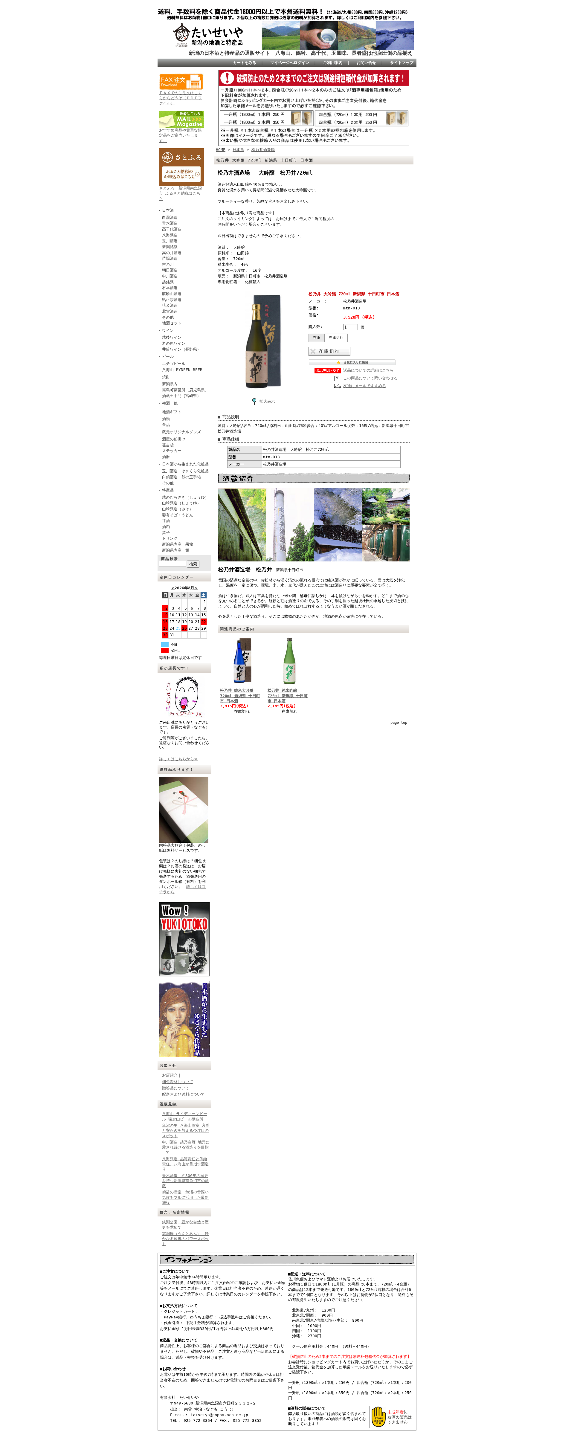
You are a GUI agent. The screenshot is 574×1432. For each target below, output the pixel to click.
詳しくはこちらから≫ (178, 759)
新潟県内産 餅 (175, 550)
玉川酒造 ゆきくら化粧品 (185, 471)
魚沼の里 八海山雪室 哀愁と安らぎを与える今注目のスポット (186, 1130)
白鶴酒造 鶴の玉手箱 (181, 477)
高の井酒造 (171, 253)
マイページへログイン (289, 62)
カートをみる (244, 62)
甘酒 (166, 520)
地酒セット (171, 323)
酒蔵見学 (168, 1104)
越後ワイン (171, 337)
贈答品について (175, 1088)
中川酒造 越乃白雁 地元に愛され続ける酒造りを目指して (186, 1147)
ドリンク (170, 538)
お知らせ (168, 1065)
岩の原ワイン (173, 343)
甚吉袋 (168, 445)
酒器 (166, 456)
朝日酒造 (170, 270)
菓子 (166, 532)
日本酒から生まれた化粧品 (185, 464)
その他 (168, 317)
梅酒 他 (170, 403)
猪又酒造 (170, 305)
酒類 (166, 418)
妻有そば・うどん (177, 515)
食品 (166, 424)
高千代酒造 (171, 229)
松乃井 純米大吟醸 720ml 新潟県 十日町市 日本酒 (240, 695)
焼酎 (166, 377)
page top (398, 722)
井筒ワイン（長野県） (181, 349)
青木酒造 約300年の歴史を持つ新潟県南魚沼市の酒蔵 (185, 1180)
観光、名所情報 (175, 1212)
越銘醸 (168, 282)
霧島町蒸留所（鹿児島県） (185, 390)
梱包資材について (177, 1082)
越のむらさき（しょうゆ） (185, 497)
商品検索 (169, 559)
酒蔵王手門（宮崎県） (181, 395)
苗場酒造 (170, 258)
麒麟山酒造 (171, 293)
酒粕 (166, 526)
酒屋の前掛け (173, 439)
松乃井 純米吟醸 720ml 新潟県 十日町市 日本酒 (288, 695)
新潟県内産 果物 (177, 544)
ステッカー (171, 450)
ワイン (168, 330)
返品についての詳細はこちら (368, 370)
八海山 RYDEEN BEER (182, 369)
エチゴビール (173, 363)
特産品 (168, 490)
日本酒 (168, 210)
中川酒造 (170, 276)
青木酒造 (170, 223)
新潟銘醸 (170, 247)
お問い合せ (366, 62)
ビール (168, 356)
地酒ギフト (171, 412)
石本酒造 (170, 288)
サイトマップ (401, 62)
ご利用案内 (333, 62)
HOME (220, 149)
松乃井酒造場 (263, 149)
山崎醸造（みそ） (177, 509)
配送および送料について (183, 1094)
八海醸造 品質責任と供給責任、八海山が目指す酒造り (185, 1164)
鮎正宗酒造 (171, 299)
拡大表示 (267, 401)
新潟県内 (170, 384)
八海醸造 (170, 235)
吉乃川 (168, 264)
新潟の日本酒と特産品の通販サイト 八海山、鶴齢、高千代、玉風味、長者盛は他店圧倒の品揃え (301, 53)
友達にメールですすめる (364, 386)
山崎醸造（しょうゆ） (181, 503)
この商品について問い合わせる (370, 378)
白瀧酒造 (170, 217)
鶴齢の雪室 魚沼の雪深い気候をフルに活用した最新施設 (185, 1197)
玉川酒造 (170, 241)
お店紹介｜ (171, 1075)
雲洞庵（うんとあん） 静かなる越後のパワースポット (185, 1238)
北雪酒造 (170, 311)
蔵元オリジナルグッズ (181, 432)
